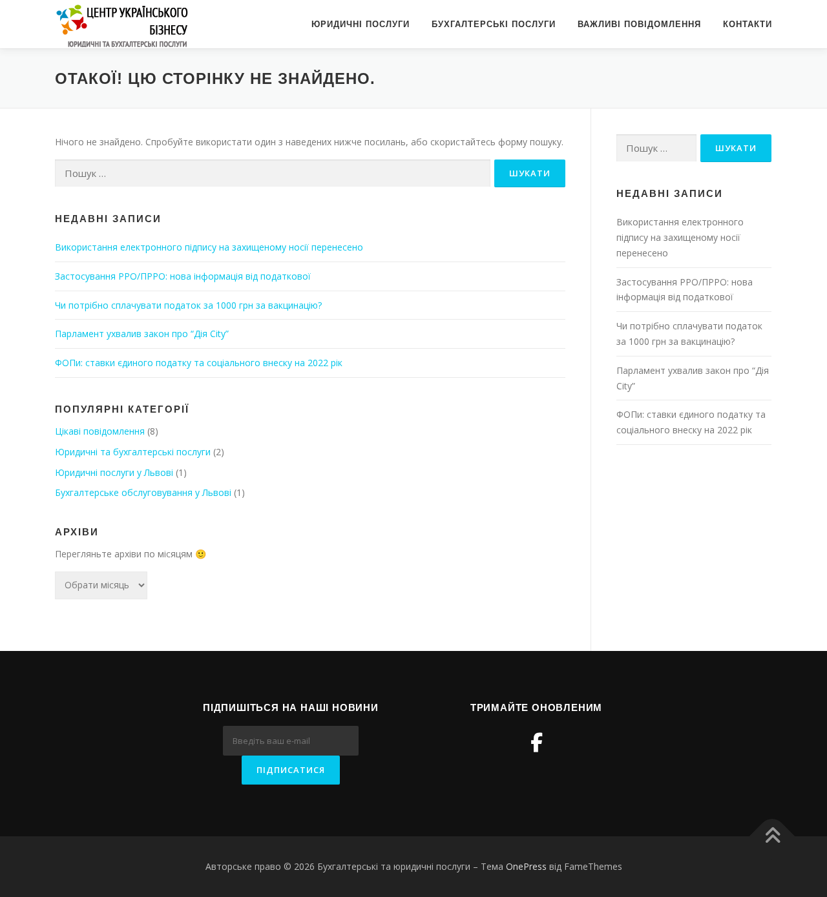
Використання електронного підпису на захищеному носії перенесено (209, 247)
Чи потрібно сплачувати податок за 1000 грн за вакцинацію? (188, 305)
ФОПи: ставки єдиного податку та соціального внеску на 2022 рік (198, 362)
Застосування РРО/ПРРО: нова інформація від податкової (183, 276)
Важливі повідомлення (639, 24)
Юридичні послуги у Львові (114, 472)
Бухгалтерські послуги (494, 24)
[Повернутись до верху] (772, 837)
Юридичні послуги (360, 24)
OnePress (526, 866)
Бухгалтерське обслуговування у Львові (143, 492)
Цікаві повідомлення (100, 431)
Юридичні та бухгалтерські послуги (133, 452)
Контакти (747, 24)
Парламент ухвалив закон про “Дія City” (142, 333)
